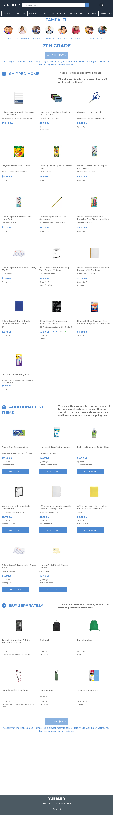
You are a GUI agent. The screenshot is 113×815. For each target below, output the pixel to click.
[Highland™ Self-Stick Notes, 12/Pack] (56, 551)
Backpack (44, 640)
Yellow (79, 512)
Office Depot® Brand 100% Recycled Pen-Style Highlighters (93, 217)
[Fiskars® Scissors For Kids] (94, 98)
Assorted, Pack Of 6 (84, 223)
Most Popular (34, 13)
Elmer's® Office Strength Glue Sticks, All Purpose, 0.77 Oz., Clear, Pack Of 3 (94, 323)
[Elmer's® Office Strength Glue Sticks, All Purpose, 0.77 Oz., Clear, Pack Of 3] (94, 306)
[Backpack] (56, 625)
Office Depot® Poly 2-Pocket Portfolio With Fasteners (16, 322)
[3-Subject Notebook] (94, 676)
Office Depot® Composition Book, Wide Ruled (53, 322)
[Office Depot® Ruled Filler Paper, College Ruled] (19, 98)
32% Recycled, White (47, 274)
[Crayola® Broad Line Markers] (19, 151)
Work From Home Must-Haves (83, 13)
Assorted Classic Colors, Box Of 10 (14, 172)
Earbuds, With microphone (15, 690)
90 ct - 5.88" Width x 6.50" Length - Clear (17, 453)
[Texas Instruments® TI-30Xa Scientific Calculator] (19, 625)
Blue (3, 327)
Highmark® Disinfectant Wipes (54, 447)
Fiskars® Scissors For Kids (90, 112)
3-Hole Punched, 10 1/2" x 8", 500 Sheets (17, 118)
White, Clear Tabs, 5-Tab (86, 274)
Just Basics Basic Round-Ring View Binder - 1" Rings (54, 268)
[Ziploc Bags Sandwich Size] (19, 433)
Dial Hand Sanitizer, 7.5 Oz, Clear (93, 447)
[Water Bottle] (56, 676)
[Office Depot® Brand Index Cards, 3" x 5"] (19, 253)
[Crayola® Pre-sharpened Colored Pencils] (56, 151)
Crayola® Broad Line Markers (16, 165)
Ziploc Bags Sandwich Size (15, 447)
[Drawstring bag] (94, 625)
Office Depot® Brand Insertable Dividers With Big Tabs (93, 268)
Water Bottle (46, 690)
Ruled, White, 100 (8, 274)
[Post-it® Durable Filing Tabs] (19, 360)
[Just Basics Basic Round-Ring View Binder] (19, 492)
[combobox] (53, 5)
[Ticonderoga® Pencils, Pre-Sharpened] (56, 202)
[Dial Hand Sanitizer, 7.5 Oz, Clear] (94, 433)
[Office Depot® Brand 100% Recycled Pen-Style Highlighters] (94, 202)
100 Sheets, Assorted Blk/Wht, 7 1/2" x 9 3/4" (55, 327)
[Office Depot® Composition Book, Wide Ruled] (56, 306)
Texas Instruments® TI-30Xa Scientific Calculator (16, 641)
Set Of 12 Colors (45, 172)
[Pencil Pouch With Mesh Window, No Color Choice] (56, 98)
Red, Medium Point (9, 223)
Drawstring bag (84, 640)
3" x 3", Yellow (44, 571)
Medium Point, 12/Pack (85, 172)
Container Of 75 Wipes (47, 453)
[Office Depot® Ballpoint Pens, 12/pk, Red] (19, 202)
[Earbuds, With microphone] (19, 676)
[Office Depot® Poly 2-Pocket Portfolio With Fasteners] (19, 306)
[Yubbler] (11, 4)
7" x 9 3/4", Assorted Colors (49, 118)
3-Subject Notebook (87, 690)
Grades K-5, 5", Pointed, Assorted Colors (91, 118)
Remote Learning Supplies (55, 13)
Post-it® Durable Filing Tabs (16, 374)
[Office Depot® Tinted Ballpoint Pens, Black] (94, 151)
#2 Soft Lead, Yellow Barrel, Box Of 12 (53, 223)
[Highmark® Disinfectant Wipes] (56, 433)
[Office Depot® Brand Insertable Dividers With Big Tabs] (94, 253)
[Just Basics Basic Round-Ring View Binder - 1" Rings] (56, 253)
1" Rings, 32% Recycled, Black (13, 512)
